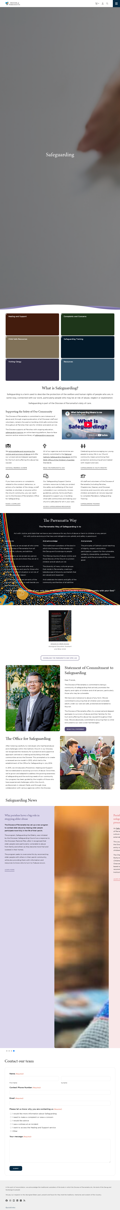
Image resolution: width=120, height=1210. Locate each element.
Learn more (9, 869)
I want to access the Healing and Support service (34, 1128)
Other (14, 1131)
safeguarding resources (44, 435)
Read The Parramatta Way (54, 468)
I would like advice (20, 1121)
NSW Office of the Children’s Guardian (59, 460)
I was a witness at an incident (25, 1124)
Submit (16, 1168)
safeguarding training (14, 432)
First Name (13, 1083)
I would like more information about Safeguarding (34, 1114)
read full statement (75, 729)
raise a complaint (13, 503)
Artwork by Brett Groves (60, 644)
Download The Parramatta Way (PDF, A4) (60, 658)
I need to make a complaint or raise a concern (32, 1117)
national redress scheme (16, 468)
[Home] (34, 3)
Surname (64, 1083)
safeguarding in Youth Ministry (94, 468)
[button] (7, 1051)
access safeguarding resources (57, 506)
